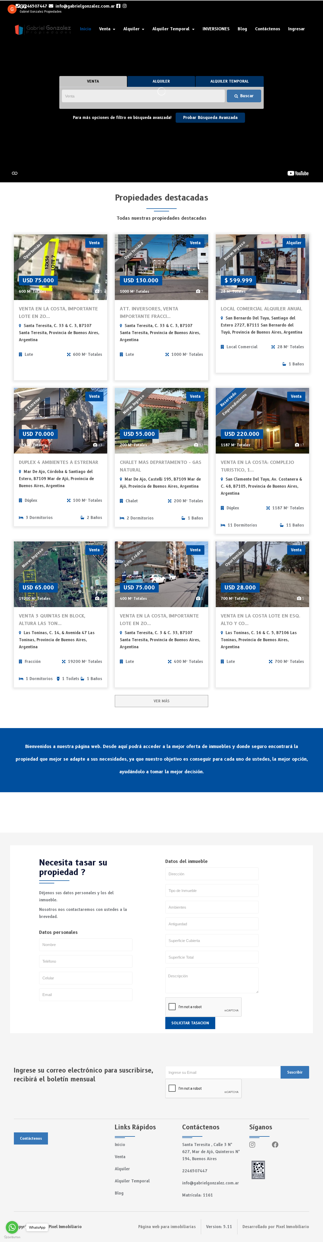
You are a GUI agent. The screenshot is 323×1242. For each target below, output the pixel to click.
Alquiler (122, 1169)
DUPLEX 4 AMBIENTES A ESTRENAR (58, 462)
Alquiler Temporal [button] (171, 29)
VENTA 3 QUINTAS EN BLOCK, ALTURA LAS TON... (52, 619)
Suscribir (295, 1072)
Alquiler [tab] (161, 81)
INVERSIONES (216, 29)
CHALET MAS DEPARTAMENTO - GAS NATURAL (160, 466)
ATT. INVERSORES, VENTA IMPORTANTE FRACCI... (149, 312)
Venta (120, 1157)
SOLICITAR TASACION (190, 1023)
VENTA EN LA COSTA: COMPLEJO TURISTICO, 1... (257, 466)
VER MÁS (162, 701)
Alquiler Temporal (132, 1181)
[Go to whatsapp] (12, 1227)
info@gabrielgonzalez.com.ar (84, 6)
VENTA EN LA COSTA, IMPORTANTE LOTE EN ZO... (58, 312)
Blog (242, 29)
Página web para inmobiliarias (167, 1227)
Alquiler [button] (132, 29)
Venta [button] (105, 29)
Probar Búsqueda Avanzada (210, 117)
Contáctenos (267, 29)
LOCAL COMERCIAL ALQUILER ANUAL (261, 309)
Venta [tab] (93, 81)
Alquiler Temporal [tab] (229, 81)
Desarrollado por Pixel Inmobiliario (276, 1227)
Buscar (247, 95)
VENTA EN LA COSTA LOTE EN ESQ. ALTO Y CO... (260, 619)
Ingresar (296, 29)
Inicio (85, 29)
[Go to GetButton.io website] (12, 1236)
